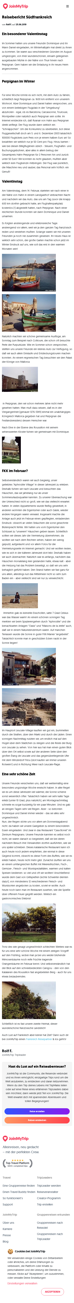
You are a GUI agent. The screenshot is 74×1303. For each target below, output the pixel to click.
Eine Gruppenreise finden (19, 1185)
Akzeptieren (52, 1292)
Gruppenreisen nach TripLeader (50, 1236)
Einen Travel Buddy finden (19, 1192)
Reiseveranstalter (47, 1192)
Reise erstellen (37, 1111)
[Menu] (68, 6)
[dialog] (37, 1272)
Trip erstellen (45, 1204)
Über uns (8, 1222)
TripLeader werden (49, 1185)
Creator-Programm (49, 1198)
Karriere (7, 1229)
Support (8, 1204)
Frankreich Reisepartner (39, 1039)
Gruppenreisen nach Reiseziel (50, 1225)
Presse (7, 1235)
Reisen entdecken (37, 1120)
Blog (5, 1241)
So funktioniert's (13, 1198)
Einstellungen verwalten (22, 1283)
